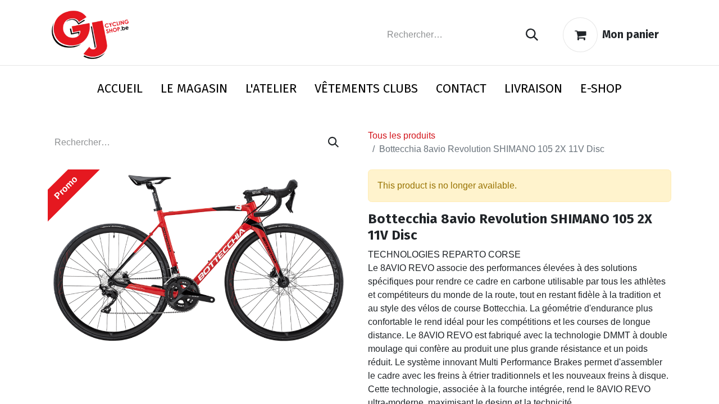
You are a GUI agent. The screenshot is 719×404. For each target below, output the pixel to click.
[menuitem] (120, 90)
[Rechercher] (532, 35)
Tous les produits (401, 135)
